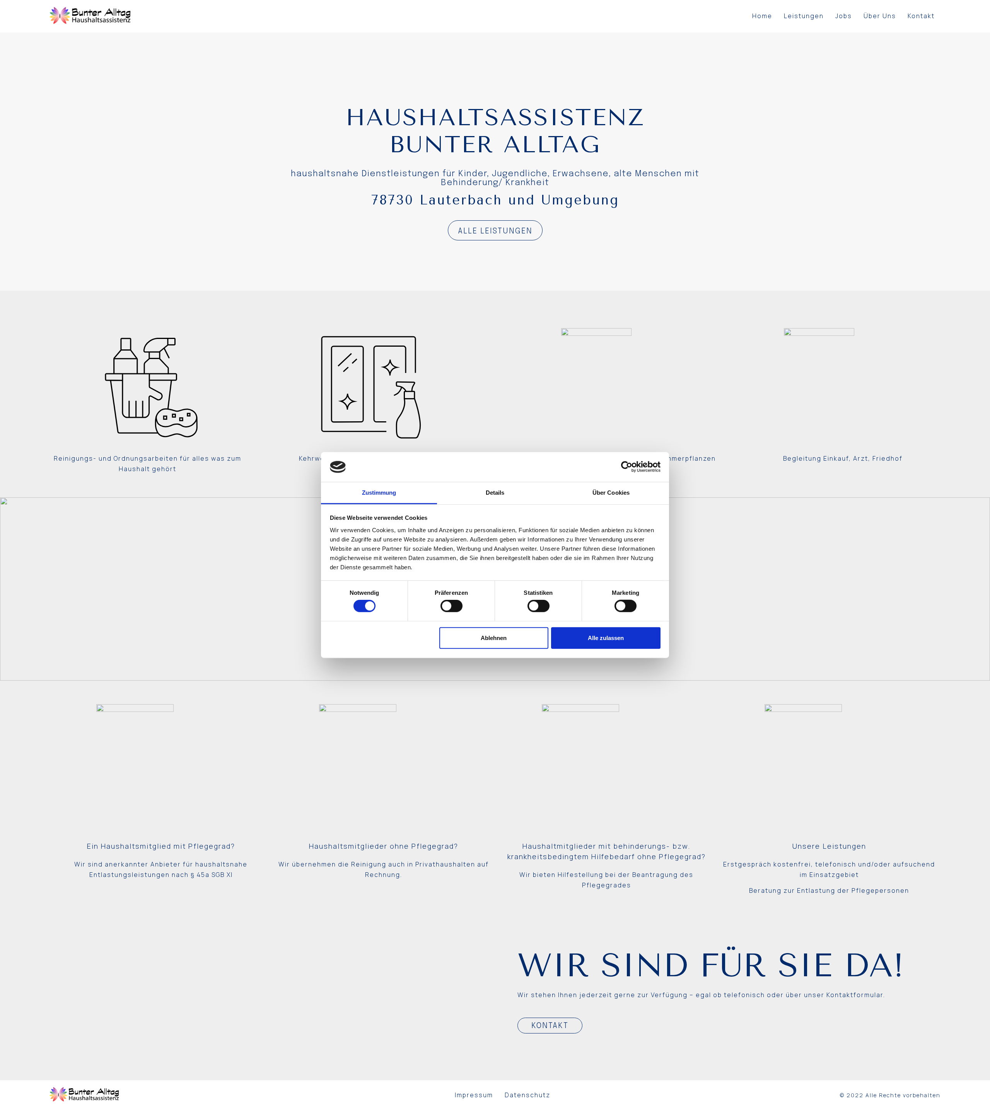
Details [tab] (495, 492)
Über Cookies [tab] (611, 492)
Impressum (474, 1095)
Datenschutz (527, 1095)
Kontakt (921, 16)
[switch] (451, 606)
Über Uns (880, 16)
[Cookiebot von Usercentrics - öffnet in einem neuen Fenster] (627, 467)
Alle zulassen (606, 637)
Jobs (843, 16)
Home (762, 16)
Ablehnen (494, 637)
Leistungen (804, 16)
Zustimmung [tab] (379, 492)
